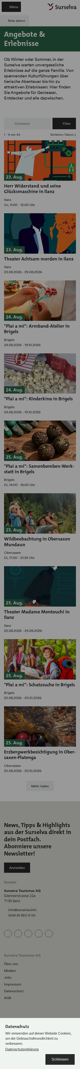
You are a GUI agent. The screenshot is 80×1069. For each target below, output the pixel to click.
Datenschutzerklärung (22, 1049)
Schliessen (60, 1059)
